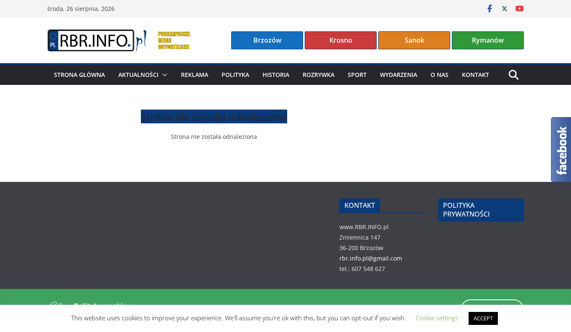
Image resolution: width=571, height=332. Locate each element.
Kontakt (475, 75)
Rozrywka (318, 75)
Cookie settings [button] (437, 318)
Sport (357, 75)
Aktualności (138, 75)
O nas (440, 75)
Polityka (235, 75)
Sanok (414, 40)
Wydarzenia (398, 75)
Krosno (340, 40)
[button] (163, 75)
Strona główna (79, 75)
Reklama (194, 75)
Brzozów (267, 40)
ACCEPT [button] (483, 318)
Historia (276, 75)
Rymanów (488, 40)
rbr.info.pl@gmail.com (370, 258)
